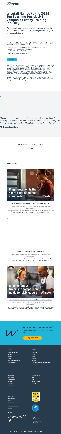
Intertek (10, 400)
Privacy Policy (36, 431)
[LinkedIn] (9, 416)
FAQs (33, 377)
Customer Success (36, 375)
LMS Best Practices (39, 206)
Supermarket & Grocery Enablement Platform (42, 362)
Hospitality (25, 206)
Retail (49, 206)
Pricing (9, 358)
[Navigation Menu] (53, 3)
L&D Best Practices (31, 206)
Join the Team (11, 402)
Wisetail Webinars (36, 381)
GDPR (41, 431)
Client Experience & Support (14, 360)
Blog (33, 379)
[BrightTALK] (24, 416)
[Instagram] (20, 416)
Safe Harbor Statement (13, 406)
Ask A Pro (17, 206)
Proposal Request (12, 362)
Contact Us (10, 396)
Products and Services (13, 352)
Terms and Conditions (12, 404)
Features (10, 354)
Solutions (10, 356)
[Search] (50, 3)
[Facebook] (16, 416)
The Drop (10, 381)
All (28, 148)
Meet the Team (11, 398)
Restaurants (34, 352)
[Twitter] (13, 416)
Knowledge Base (11, 379)
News (32, 148)
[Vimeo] (9, 420)
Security (10, 408)
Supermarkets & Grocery (30, 208)
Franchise (34, 358)
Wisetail (24, 144)
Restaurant (45, 206)
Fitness (21, 206)
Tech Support (11, 383)
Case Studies (11, 375)
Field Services (35, 364)
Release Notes (11, 385)
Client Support (11, 377)
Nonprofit (34, 360)
